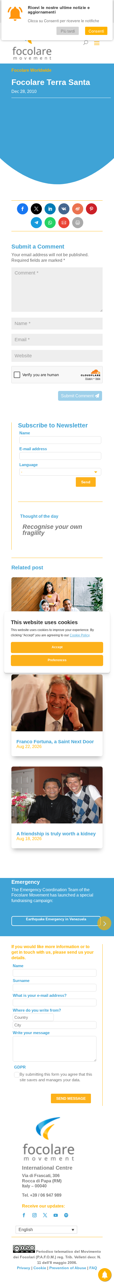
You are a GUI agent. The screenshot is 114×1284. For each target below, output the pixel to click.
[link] (22, 208)
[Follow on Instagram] (34, 1215)
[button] (104, 923)
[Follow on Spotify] (66, 1215)
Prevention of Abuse (67, 1268)
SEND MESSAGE (71, 1098)
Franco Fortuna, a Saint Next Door (55, 741)
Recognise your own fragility (52, 529)
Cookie (39, 1268)
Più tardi (68, 31)
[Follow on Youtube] (55, 1215)
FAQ (93, 1268)
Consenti (96, 31)
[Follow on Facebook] (24, 1215)
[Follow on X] (45, 1215)
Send (85, 482)
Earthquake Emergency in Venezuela (56, 919)
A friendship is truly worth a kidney (56, 833)
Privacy (23, 1268)
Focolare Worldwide (31, 70)
